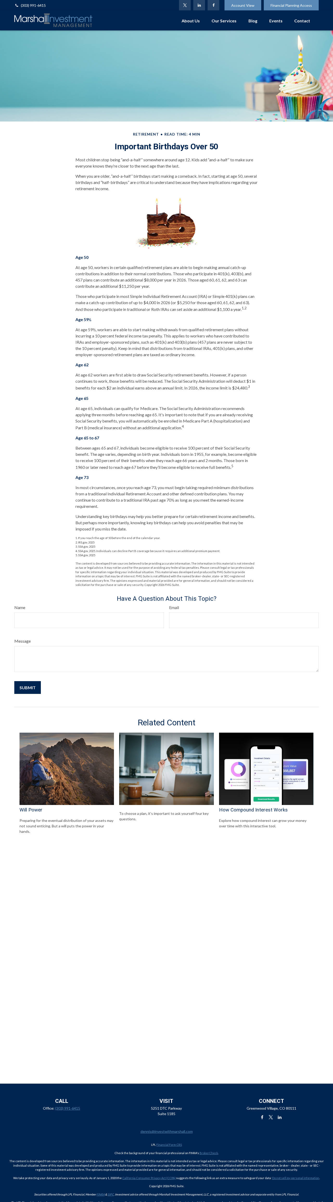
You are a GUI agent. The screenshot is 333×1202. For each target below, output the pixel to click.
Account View (242, 5)
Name (19, 607)
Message (22, 640)
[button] (190, 20)
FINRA (101, 1194)
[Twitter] (185, 5)
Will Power (31, 810)
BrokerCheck (209, 1153)
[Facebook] (213, 5)
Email (174, 607)
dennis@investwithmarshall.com (166, 1131)
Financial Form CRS (169, 1144)
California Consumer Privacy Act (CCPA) (149, 1178)
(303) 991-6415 (33, 5)
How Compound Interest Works (253, 810)
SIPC (111, 1194)
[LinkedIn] (199, 5)
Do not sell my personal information (295, 1178)
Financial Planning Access (291, 5)
